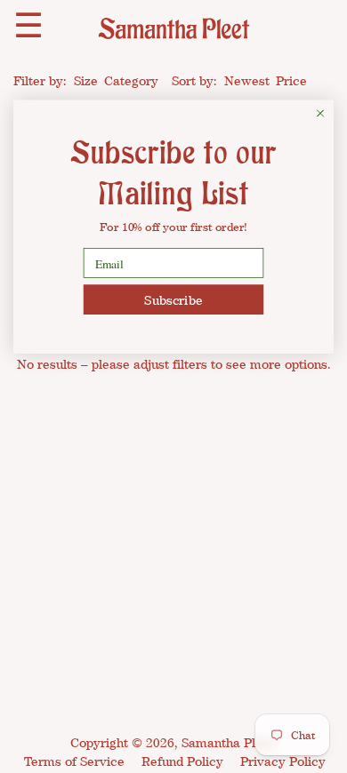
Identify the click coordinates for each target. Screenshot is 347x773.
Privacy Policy (283, 761)
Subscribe (173, 299)
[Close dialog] (320, 114)
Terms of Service (74, 761)
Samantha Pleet (228, 742)
